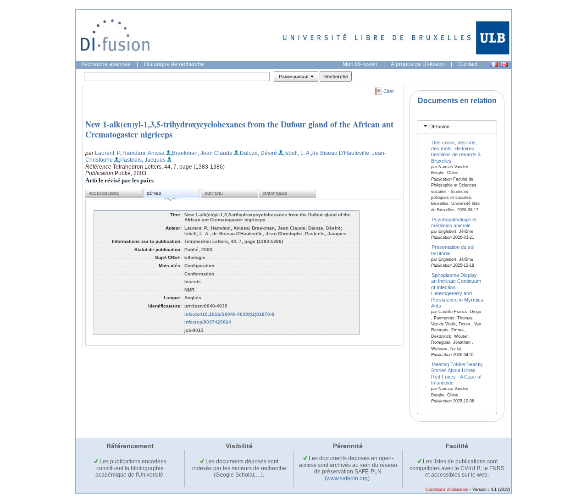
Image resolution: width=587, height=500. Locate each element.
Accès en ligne (104, 194)
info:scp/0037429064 (207, 321)
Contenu (214, 194)
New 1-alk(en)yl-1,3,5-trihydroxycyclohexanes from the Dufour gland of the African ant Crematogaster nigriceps (239, 129)
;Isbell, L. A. (297, 153)
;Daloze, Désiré (257, 153)
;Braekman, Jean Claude (202, 153)
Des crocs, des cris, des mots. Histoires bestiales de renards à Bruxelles (456, 151)
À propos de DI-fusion (418, 64)
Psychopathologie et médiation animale (454, 222)
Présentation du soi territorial (453, 250)
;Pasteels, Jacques (142, 160)
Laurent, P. (108, 153)
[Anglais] (504, 64)
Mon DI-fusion (360, 64)
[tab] (457, 126)
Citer (388, 91)
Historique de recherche (174, 64)
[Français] (494, 64)
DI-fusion (439, 126)
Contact (467, 64)
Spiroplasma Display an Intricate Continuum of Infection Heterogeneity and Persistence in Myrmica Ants (457, 290)
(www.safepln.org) (347, 478)
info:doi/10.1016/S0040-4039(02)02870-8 (229, 314)
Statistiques (274, 194)
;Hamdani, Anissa (143, 153)
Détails (154, 194)
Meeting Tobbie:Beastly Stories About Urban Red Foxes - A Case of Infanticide (457, 373)
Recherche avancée (105, 64)
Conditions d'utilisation (447, 489)
